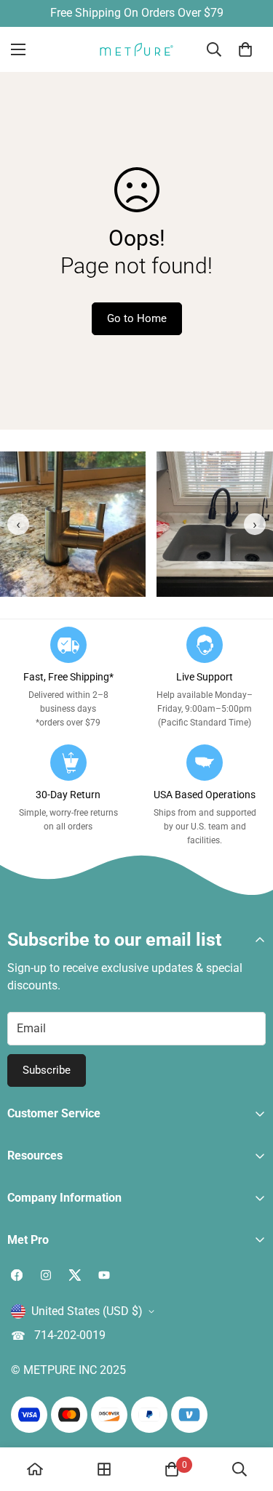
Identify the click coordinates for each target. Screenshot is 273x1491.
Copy (218, 792)
